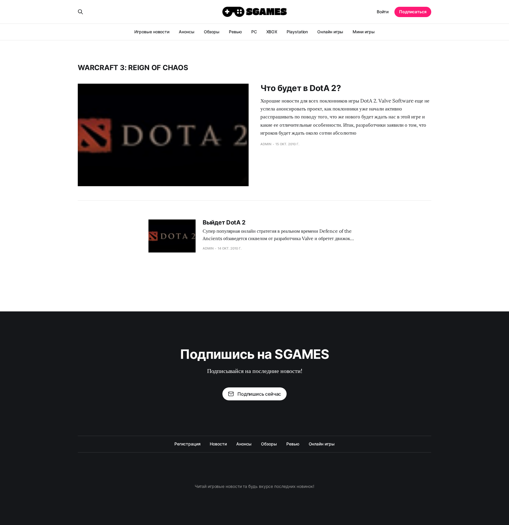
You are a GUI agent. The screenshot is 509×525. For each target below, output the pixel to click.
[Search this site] (80, 11)
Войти (383, 11)
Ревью (235, 31)
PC (254, 31)
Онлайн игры (330, 31)
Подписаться (413, 11)
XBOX (271, 31)
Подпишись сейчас (259, 394)
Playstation (297, 31)
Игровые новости (151, 31)
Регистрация (187, 443)
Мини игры (363, 31)
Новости (218, 443)
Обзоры (212, 31)
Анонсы (186, 31)
